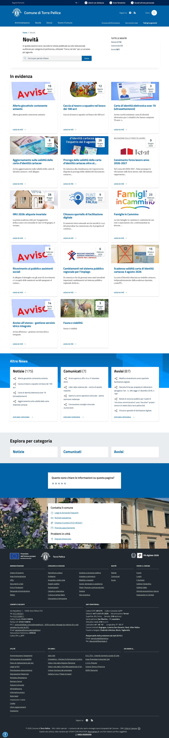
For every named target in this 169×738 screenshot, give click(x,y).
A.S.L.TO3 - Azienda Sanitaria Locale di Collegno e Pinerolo (107, 655)
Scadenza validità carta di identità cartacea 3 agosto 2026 (134, 270)
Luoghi (139, 576)
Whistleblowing (16, 688)
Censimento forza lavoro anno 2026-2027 (131, 161)
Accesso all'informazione (111, 23)
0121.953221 (18, 613)
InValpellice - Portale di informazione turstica (65, 659)
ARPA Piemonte (91, 670)
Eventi (138, 572)
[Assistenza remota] (139, 728)
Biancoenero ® (93, 731)
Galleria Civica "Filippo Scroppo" (60, 674)
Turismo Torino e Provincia (95, 666)
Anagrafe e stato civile (56, 580)
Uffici (12, 580)
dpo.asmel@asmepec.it (98, 641)
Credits (12, 703)
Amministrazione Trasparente (21, 655)
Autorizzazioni (53, 587)
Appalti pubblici (53, 583)
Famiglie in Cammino (126, 214)
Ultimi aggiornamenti (18, 707)
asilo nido (51, 655)
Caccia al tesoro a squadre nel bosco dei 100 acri (84, 107)
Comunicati (115, 576)
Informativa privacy (17, 692)
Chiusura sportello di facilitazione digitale (83, 215)
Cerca (86, 58)
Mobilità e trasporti (86, 580)
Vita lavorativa (84, 594)
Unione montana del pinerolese (60, 670)
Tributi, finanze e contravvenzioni (91, 587)
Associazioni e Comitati (145, 594)
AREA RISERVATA (84, 734)
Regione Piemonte (18, 2)
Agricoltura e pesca (55, 572)
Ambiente (51, 576)
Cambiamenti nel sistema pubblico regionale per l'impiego (83, 270)
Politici (12, 594)
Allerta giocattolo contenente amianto (30, 107)
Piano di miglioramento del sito (21, 663)
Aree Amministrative (18, 576)
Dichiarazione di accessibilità (20, 659)
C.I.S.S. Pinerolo (91, 663)
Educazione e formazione (57, 598)
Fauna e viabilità (73, 323)
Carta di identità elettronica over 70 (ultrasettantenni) (135, 107)
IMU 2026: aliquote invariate (29, 214)
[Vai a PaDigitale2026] (145, 555)
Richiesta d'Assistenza (18, 677)
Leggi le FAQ (15, 666)
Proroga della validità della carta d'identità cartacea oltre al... (82, 161)
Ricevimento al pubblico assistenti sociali (33, 270)
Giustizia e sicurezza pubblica (90, 572)
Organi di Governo (17, 572)
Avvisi (113, 580)
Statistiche (14, 710)
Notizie (113, 572)
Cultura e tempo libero (56, 594)
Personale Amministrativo (20, 591)
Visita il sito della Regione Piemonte (61, 663)
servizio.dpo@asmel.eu (99, 638)
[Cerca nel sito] (154, 13)
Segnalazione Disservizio (19, 674)
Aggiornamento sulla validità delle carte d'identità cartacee (33, 161)
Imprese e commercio (87, 576)
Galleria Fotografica (143, 583)
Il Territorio (140, 580)
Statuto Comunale (17, 685)
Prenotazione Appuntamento (21, 670)
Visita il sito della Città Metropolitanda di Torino (66, 666)
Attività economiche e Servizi (147, 591)
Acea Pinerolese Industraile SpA (97, 659)
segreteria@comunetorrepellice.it (27, 630)
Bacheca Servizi (16, 681)
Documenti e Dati (16, 583)
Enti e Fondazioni (16, 587)
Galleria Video (141, 587)
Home (25, 32)
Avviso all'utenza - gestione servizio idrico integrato (34, 324)
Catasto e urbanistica (56, 591)
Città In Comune (131, 728)
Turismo (82, 591)
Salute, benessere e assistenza (91, 583)
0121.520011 (18, 616)
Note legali (14, 696)
